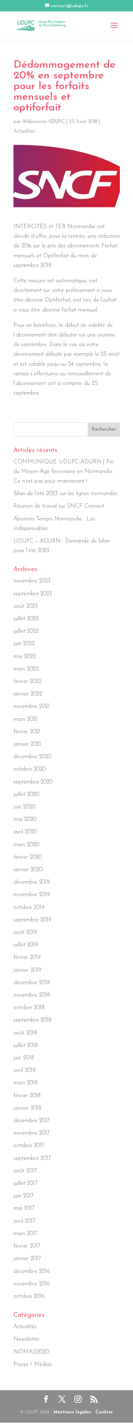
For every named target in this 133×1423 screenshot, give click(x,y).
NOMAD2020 (31, 1352)
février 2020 (27, 857)
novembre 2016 (31, 1284)
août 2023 (25, 606)
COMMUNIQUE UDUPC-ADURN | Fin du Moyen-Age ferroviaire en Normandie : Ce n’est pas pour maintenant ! (64, 471)
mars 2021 (25, 719)
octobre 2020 (29, 769)
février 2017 (26, 1246)
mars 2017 (25, 1234)
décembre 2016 (31, 1271)
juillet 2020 (26, 794)
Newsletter (26, 1339)
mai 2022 (24, 656)
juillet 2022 (26, 631)
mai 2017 (24, 1208)
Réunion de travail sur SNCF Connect (58, 506)
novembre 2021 (31, 706)
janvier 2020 (28, 870)
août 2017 (25, 1171)
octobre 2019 (29, 907)
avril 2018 (24, 1070)
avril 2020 (25, 832)
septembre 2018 (32, 1020)
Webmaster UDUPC (43, 121)
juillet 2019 (25, 945)
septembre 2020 (32, 782)
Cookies (104, 1412)
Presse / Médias (32, 1364)
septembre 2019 (32, 920)
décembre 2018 (31, 983)
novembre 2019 (31, 895)
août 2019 (25, 932)
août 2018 (25, 1033)
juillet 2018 (25, 1045)
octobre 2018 (29, 1008)
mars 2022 (26, 669)
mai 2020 (24, 819)
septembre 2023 (32, 594)
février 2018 (27, 1096)
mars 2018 (25, 1083)
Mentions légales (72, 1412)
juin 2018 (23, 1058)
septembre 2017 (32, 1158)
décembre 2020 (32, 757)
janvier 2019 (27, 970)
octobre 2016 (29, 1296)
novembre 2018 (31, 995)
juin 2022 (24, 644)
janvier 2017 (27, 1259)
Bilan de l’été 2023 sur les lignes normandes (65, 494)
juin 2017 (23, 1196)
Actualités (24, 131)
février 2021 (26, 732)
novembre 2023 (32, 581)
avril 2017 (24, 1221)
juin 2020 (24, 807)
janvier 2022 (27, 694)
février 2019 (27, 957)
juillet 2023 (26, 619)
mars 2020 (26, 845)
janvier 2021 (27, 744)
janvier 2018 (27, 1108)
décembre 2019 (31, 882)
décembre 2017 (31, 1121)
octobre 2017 (28, 1146)
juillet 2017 (25, 1183)
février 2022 (27, 681)
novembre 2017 (31, 1133)
